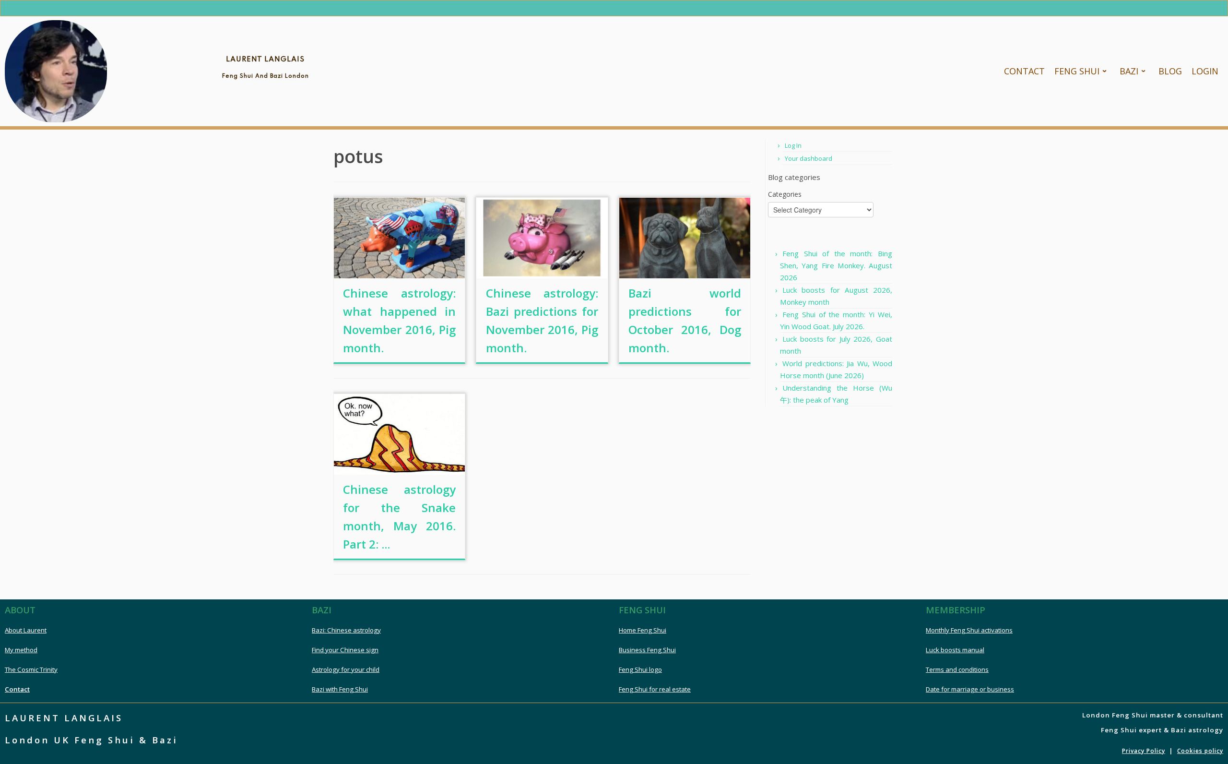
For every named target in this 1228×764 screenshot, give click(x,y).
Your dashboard (808, 158)
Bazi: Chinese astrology (346, 630)
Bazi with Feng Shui (340, 689)
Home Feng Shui (642, 630)
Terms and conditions (957, 669)
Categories (785, 194)
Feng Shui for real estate (655, 689)
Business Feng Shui (647, 649)
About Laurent (26, 630)
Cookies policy (1200, 751)
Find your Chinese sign (345, 649)
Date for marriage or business (970, 689)
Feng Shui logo (640, 669)
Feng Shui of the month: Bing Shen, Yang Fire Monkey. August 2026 (836, 265)
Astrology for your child (345, 669)
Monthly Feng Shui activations (969, 630)
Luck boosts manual (955, 649)
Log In (793, 145)
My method (21, 649)
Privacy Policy (1143, 751)
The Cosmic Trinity (31, 669)
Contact (17, 689)
